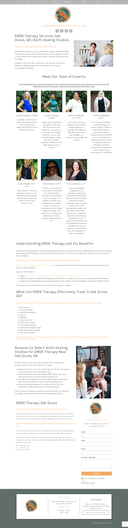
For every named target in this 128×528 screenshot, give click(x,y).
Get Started (54, 2)
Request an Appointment (96, 512)
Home (19, 2)
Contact (97, 2)
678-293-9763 (79, 26)
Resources (68, 2)
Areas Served (84, 2)
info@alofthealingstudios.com (56, 26)
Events (108, 2)
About (28, 2)
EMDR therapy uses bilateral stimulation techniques (35, 265)
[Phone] (61, 31)
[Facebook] (66, 31)
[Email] (57, 31)
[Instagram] (70, 31)
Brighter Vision (107, 523)
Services (41, 2)
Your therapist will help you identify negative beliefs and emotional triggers (53, 276)
